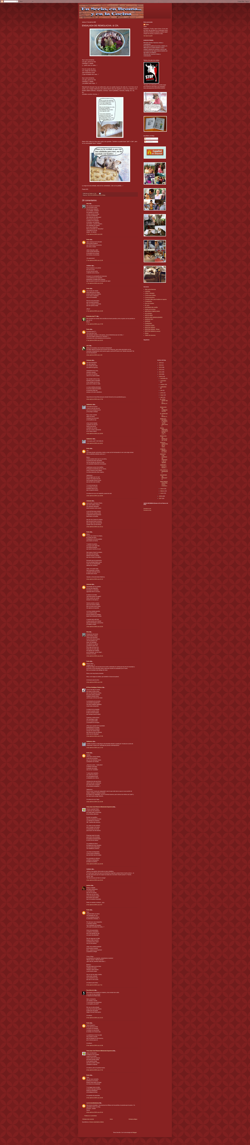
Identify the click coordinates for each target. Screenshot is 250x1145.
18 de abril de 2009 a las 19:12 (94, 526)
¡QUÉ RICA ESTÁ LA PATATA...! (163, 466)
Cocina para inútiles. (150, 295)
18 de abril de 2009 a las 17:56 (94, 399)
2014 (160, 365)
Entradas (148, 138)
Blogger (135, 1132)
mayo (162, 395)
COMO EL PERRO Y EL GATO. (163, 450)
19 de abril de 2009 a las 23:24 (94, 880)
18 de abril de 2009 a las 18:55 (94, 495)
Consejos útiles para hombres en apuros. (156, 299)
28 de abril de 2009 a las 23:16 (94, 1112)
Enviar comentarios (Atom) (97, 1122)
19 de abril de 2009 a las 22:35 (94, 864)
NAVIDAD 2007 (149, 319)
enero (162, 493)
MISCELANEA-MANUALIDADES (153, 317)
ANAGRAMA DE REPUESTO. (163, 477)
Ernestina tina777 (91, 316)
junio (161, 392)
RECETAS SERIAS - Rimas (152, 329)
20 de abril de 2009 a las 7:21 (94, 985)
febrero (162, 491)
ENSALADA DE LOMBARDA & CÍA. (163, 409)
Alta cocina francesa (150, 289)
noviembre (163, 380)
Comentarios (149, 141)
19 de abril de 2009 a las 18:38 (94, 801)
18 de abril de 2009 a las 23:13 (94, 656)
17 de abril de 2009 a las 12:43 (94, 283)
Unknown (89, 360)
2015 (160, 362)
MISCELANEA (149, 315)
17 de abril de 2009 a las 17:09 (94, 324)
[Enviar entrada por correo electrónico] (100, 193)
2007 (160, 498)
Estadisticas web (147, 508)
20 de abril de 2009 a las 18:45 (94, 1097)
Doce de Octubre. (149, 303)
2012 (160, 369)
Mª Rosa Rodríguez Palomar (94, 687)
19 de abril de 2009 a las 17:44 (94, 747)
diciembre (163, 378)
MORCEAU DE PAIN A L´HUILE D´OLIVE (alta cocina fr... (164, 422)
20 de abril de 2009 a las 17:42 (94, 1070)
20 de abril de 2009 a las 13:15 (94, 1017)
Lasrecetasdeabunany (92, 1103)
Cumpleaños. (148, 301)
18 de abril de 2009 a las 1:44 (94, 355)
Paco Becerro (90, 990)
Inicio (111, 1119)
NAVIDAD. (147, 321)
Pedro (88, 239)
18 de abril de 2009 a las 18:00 (94, 433)
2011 (160, 372)
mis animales (148, 313)
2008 (160, 496)
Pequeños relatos (149, 325)
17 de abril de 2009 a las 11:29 (94, 260)
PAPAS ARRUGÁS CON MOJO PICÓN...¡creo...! (164, 431)
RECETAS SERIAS (150, 327)
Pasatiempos (148, 323)
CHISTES (147, 291)
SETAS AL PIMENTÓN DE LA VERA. (164, 444)
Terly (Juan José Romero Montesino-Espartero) (99, 807)
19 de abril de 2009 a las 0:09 (94, 682)
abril (161, 397)
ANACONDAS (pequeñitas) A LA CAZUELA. (164, 484)
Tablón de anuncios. (150, 335)
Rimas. (104, 195)
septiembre (163, 386)
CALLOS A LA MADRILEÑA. (164, 471)
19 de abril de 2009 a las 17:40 (94, 736)
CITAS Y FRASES (149, 293)
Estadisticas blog (147, 510)
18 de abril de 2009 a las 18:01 (94, 443)
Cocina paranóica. (150, 297)
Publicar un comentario (90, 1115)
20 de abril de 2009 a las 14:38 (94, 1045)
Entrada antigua (133, 1119)
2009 (160, 376)
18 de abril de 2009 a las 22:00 (94, 626)
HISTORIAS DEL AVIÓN (151, 307)
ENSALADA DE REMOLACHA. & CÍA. (163, 438)
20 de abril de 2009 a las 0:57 (94, 904)
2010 (160, 374)
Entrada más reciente (88, 1119)
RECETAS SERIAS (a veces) (95, 195)
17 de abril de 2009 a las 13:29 (94, 311)
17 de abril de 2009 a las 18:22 (94, 340)
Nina (87, 203)
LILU (87, 345)
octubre (162, 384)
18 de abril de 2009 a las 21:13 (94, 579)
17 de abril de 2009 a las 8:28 (94, 234)
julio (161, 390)
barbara (88, 885)
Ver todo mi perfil (148, 36)
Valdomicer (89, 404)
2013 (160, 367)
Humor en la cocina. (150, 309)
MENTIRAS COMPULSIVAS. (152, 311)
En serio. (147, 305)
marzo (162, 488)
